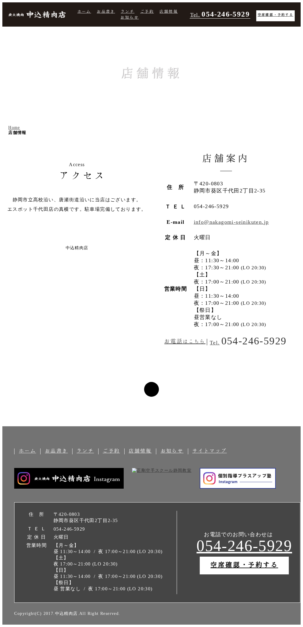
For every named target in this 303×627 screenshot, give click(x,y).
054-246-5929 (244, 545)
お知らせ (129, 17)
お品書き (106, 11)
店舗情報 (168, 11)
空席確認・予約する (276, 14)
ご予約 (147, 11)
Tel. (220, 14)
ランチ (127, 11)
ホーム (84, 11)
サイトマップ (209, 450)
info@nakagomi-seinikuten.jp (231, 222)
